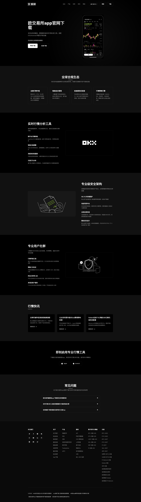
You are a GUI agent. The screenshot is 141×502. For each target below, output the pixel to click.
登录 (103, 4)
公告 (77, 454)
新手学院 (64, 445)
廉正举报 (55, 451)
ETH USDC (105, 436)
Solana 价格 (105, 463)
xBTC (63, 451)
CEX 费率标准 (79, 439)
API (77, 433)
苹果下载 (32, 45)
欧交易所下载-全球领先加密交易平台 (61, 496)
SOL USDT (105, 448)
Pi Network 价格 (106, 460)
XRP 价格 (104, 466)
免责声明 (55, 448)
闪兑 (63, 436)
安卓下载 (44, 46)
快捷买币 (64, 433)
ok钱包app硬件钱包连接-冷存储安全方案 (79, 493)
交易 (63, 439)
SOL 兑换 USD (92, 442)
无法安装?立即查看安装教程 (35, 40)
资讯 (79, 4)
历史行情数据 (79, 436)
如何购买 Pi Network (107, 481)
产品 (69, 4)
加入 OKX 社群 (80, 457)
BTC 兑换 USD (92, 433)
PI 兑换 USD (91, 448)
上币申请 (78, 442)
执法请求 (55, 454)
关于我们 (55, 433)
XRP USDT (105, 451)
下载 (110, 4)
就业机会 (55, 436)
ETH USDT (105, 442)
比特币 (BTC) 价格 (107, 454)
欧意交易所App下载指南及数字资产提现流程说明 (40, 496)
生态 (64, 4)
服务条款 (55, 442)
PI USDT (104, 445)
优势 (74, 4)
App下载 (55, 457)
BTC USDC (105, 433)
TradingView (65, 448)
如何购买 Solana (106, 478)
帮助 (84, 4)
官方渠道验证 (79, 451)
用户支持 (78, 445)
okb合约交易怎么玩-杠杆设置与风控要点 (42, 493)
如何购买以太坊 (106, 475)
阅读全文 (32, 326)
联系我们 (55, 439)
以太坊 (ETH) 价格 (107, 457)
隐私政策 (55, 445)
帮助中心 (78, 448)
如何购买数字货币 (106, 469)
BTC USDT (105, 439)
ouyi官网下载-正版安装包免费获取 (61, 493)
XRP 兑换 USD (92, 445)
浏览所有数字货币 (67, 442)
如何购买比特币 (106, 472)
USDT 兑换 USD (92, 439)
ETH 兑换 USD (92, 436)
